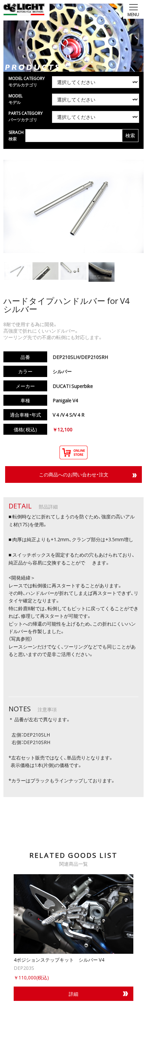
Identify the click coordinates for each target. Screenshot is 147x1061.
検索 (130, 135)
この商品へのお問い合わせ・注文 (73, 474)
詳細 (73, 993)
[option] (73, 937)
